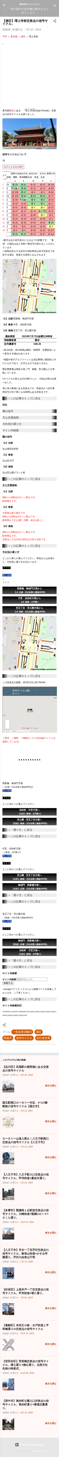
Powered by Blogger (31, 1444)
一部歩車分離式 (22, 1031)
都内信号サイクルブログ (29, 4)
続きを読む (51, 1085)
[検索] (55, 6)
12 (3, 226)
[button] (55, 21)
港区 (23, 36)
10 (3, 219)
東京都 (14, 36)
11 (3, 222)
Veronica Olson (39, 1451)
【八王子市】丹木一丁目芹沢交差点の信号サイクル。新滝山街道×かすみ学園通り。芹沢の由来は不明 (25, 1253)
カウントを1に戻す (13, 167)
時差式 (8, 1038)
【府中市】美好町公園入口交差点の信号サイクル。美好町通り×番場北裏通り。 (25, 1404)
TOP (4, 36)
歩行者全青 (43, 1038)
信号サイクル (24, 1038)
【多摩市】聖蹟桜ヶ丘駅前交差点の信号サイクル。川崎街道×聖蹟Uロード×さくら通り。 (25, 1214)
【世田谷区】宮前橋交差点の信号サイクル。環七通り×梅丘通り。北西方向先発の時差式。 (25, 1365)
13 (3, 230)
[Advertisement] (29, 76)
